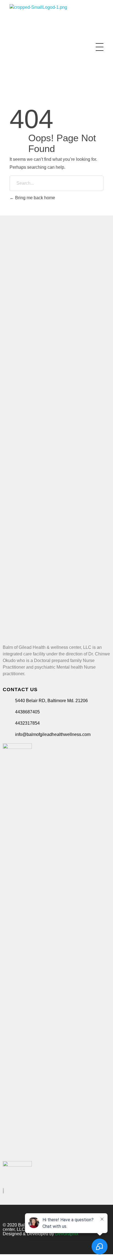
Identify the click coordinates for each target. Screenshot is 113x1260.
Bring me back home (34, 197)
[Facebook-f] (99, 1212)
